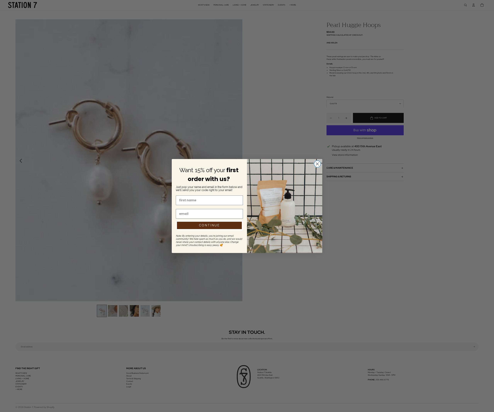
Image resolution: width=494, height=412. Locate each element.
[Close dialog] (317, 164)
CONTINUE (209, 225)
